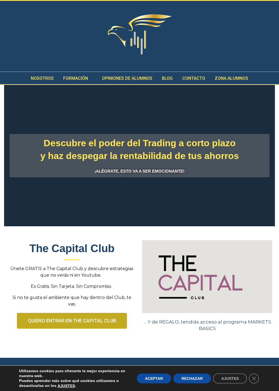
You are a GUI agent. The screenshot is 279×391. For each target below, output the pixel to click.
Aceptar (154, 378)
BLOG (167, 78)
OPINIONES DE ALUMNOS (127, 78)
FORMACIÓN (75, 78)
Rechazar (192, 378)
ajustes (66, 386)
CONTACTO (193, 78)
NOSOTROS (42, 78)
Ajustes (230, 378)
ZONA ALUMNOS (231, 78)
